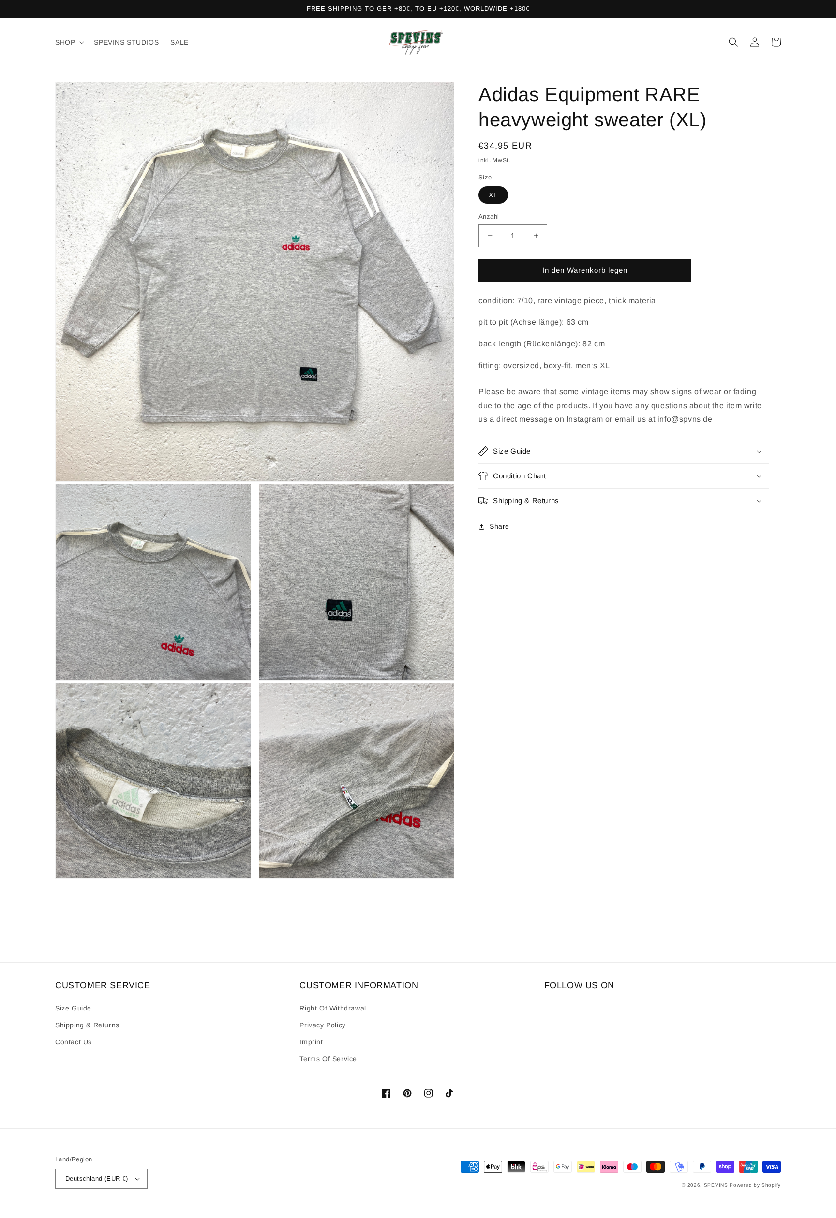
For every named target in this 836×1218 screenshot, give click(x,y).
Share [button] (499, 526)
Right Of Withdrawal (332, 1008)
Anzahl (488, 216)
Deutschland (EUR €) (96, 1178)
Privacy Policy (322, 1025)
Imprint (311, 1042)
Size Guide (73, 1008)
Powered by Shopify (755, 1185)
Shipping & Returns (87, 1025)
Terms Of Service (328, 1059)
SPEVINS (717, 1185)
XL (493, 195)
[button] (68, 42)
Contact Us (73, 1042)
